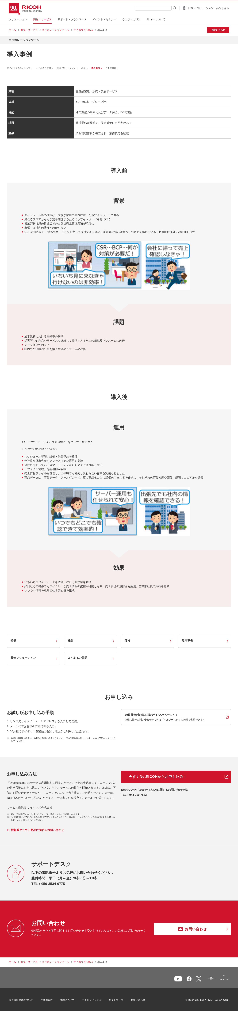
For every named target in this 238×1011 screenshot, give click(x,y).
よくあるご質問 (43, 68)
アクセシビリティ (91, 1000)
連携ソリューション (66, 68)
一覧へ (211, 978)
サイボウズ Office (83, 29)
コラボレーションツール (55, 29)
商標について (67, 1000)
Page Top (224, 979)
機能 (83, 68)
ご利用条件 (46, 1000)
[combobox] (153, 8)
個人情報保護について (21, 1000)
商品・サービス (29, 29)
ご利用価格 (111, 68)
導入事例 (95, 68)
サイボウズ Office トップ (18, 68)
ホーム (12, 29)
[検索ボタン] (174, 8)
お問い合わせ (138, 1000)
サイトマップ (116, 1000)
